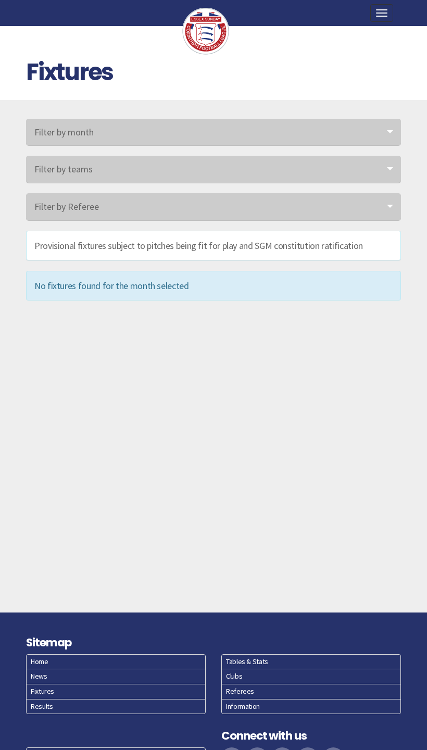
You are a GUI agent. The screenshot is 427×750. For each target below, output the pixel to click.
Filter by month (64, 132)
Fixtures (42, 691)
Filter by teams (63, 169)
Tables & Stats (247, 661)
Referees (240, 691)
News (39, 676)
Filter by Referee (66, 207)
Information (243, 706)
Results (42, 706)
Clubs (234, 676)
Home (39, 661)
